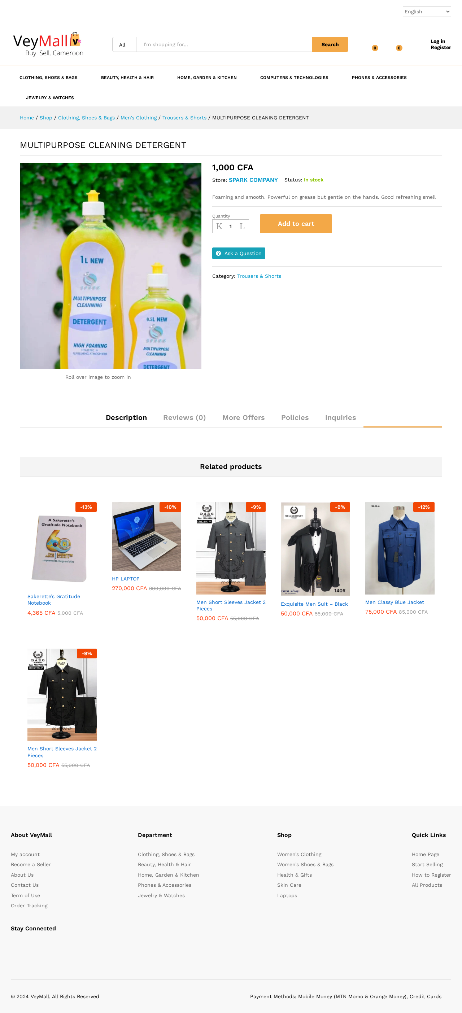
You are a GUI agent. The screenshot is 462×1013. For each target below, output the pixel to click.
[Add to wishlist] (345, 224)
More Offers (243, 417)
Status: (293, 180)
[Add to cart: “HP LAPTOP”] (129, 567)
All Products (427, 885)
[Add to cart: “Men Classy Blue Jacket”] (382, 590)
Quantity (221, 216)
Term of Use (25, 895)
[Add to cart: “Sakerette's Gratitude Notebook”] (44, 584)
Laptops (287, 895)
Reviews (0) (184, 417)
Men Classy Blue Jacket (394, 602)
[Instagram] (57, 947)
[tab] (126, 420)
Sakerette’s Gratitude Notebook (53, 599)
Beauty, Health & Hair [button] (127, 77)
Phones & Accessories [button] (379, 77)
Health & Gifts (294, 875)
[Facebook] (12, 947)
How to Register (431, 875)
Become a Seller (31, 864)
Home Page (425, 854)
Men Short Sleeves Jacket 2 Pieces (231, 605)
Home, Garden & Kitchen (168, 875)
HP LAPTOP (126, 579)
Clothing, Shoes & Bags (166, 854)
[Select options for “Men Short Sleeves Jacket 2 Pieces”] (213, 590)
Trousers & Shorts (259, 276)
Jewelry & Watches (161, 895)
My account (25, 854)
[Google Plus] (35, 947)
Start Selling (427, 864)
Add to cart (296, 223)
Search (330, 44)
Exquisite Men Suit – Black (314, 604)
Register (441, 47)
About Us (22, 875)
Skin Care (289, 885)
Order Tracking (29, 905)
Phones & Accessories (164, 885)
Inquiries (340, 417)
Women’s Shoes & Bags (305, 864)
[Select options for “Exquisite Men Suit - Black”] (298, 592)
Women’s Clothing (299, 854)
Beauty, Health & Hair (164, 864)
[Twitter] (24, 947)
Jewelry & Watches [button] (50, 97)
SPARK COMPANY (253, 179)
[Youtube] (46, 947)
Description (126, 417)
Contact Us (25, 885)
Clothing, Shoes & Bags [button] (48, 77)
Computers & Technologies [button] (294, 77)
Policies (295, 417)
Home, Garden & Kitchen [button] (207, 77)
